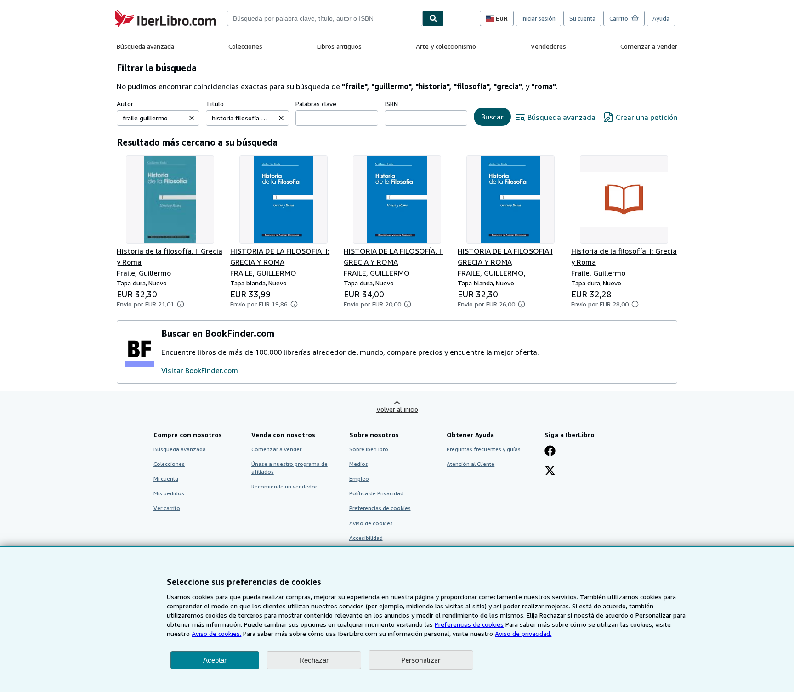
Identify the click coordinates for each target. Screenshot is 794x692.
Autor (125, 104)
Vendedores (548, 46)
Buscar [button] (492, 116)
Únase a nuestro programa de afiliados (289, 467)
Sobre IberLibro (368, 449)
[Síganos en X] (550, 471)
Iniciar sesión (539, 18)
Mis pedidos (168, 493)
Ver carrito (166, 508)
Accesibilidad (366, 537)
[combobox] (325, 18)
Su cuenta (582, 18)
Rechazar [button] (314, 660)
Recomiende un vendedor (284, 486)
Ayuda (660, 18)
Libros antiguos (339, 46)
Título (215, 104)
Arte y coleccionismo (446, 46)
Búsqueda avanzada (145, 46)
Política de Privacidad (376, 493)
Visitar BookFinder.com (199, 370)
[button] (191, 118)
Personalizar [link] (421, 660)
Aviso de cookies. (216, 633)
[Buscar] (433, 18)
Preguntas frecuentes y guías (484, 449)
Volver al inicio (397, 409)
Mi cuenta (165, 478)
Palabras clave (315, 104)
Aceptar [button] (215, 660)
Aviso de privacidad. (523, 633)
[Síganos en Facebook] (550, 451)
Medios (358, 463)
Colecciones (245, 46)
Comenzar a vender (648, 46)
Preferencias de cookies (469, 624)
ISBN (391, 104)
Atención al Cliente (470, 463)
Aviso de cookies (371, 523)
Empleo (359, 478)
